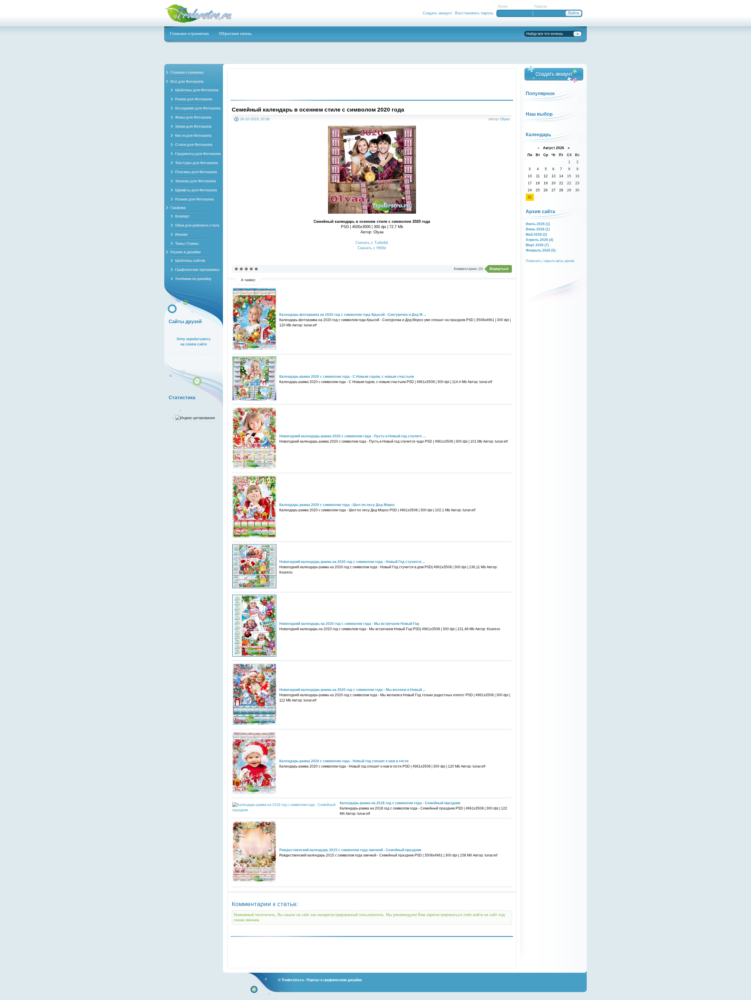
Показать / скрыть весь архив (550, 261)
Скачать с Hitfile (372, 248)
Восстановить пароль (474, 13)
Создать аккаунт (437, 13)
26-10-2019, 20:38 (255, 119)
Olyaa (505, 119)
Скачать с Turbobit (372, 242)
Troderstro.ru (293, 980)
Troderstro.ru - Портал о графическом (198, 13)
